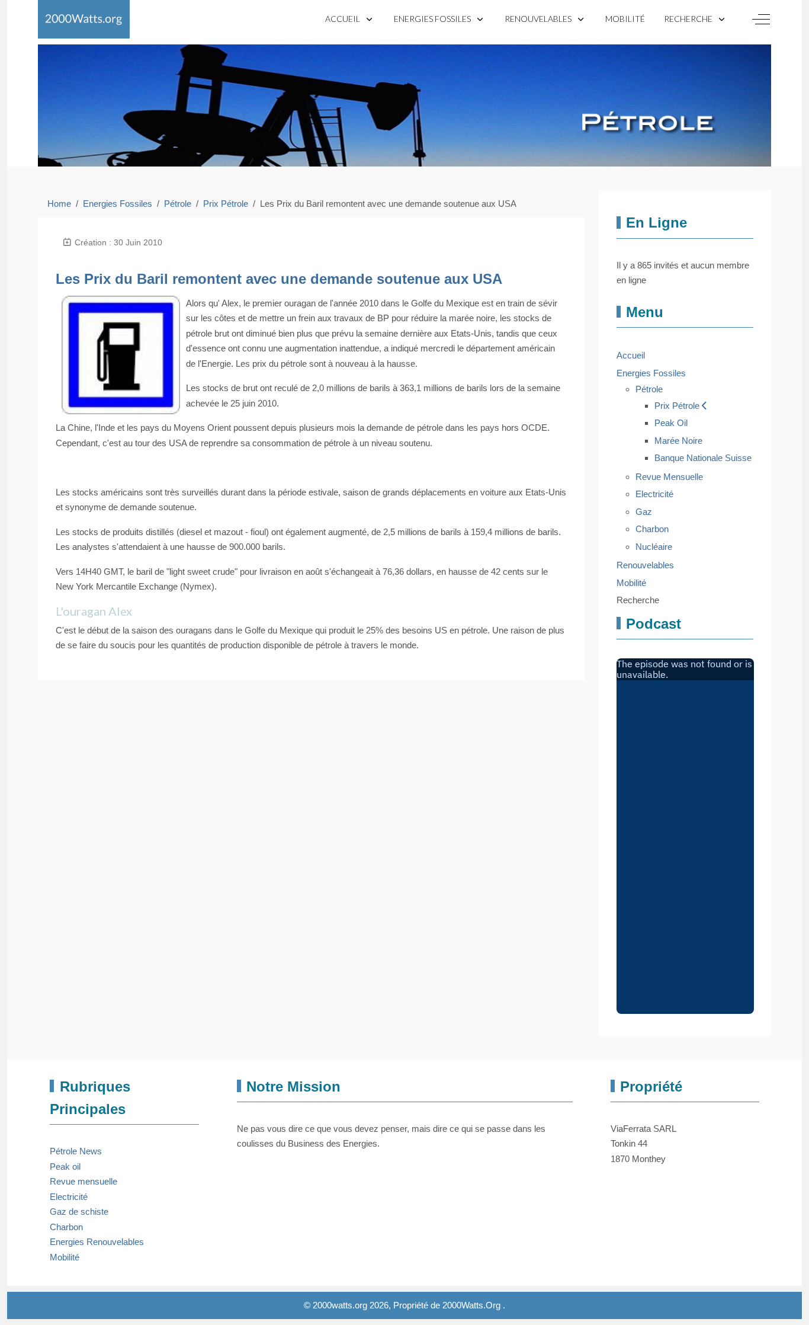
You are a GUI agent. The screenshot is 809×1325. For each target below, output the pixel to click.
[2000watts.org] (84, 19)
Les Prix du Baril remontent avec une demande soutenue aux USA (279, 279)
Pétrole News (76, 1151)
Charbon (66, 1227)
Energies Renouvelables (97, 1242)
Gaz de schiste (79, 1211)
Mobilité (64, 1257)
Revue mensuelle (83, 1181)
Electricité (69, 1197)
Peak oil (65, 1166)
